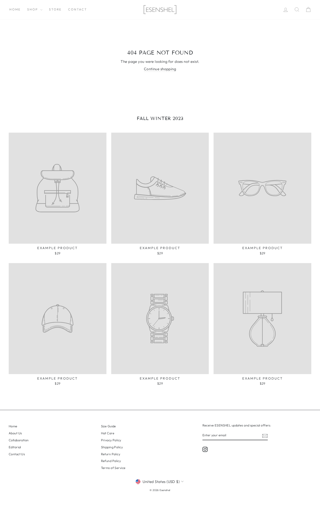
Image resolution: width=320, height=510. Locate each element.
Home (15, 9)
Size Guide (108, 426)
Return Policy (110, 454)
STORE (55, 9)
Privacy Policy (111, 440)
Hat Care (107, 433)
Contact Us (17, 454)
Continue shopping (160, 69)
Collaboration (19, 440)
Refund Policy (111, 461)
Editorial (15, 447)
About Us (15, 433)
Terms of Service (113, 468)
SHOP (33, 9)
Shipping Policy (112, 447)
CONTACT (77, 9)
